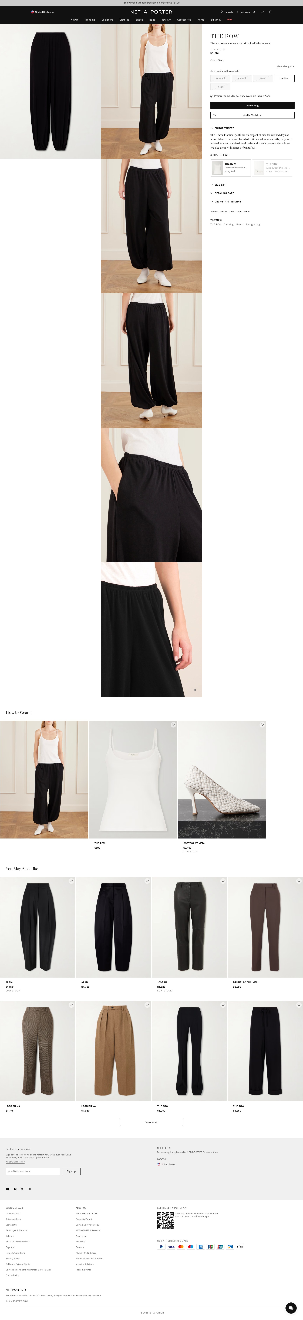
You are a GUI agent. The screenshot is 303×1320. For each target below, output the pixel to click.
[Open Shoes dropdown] (144, 19)
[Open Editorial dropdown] (222, 19)
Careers (80, 1247)
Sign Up (71, 1171)
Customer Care (210, 1152)
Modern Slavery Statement (89, 1259)
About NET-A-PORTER (86, 1214)
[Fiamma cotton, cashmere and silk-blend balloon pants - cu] (151, 495)
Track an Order (13, 1214)
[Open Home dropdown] (206, 19)
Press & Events (83, 1270)
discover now (177, 3)
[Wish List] (262, 12)
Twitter (22, 1189)
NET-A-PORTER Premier (17, 1242)
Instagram (29, 1189)
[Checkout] (269, 12)
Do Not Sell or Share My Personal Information (29, 1270)
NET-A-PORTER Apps (86, 1253)
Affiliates (80, 1242)
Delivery (10, 1236)
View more (151, 1122)
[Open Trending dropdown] (97, 19)
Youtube (8, 1189)
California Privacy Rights (18, 1264)
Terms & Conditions (15, 1253)
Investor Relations (85, 1264)
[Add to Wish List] (173, 725)
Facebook (15, 1189)
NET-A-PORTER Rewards (88, 1231)
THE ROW (224, 36)
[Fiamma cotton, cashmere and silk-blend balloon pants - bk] (151, 360)
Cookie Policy (12, 1276)
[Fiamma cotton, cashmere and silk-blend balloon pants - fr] (151, 226)
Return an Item (13, 1219)
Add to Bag (252, 105)
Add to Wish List (252, 115)
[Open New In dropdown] (80, 19)
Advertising (81, 1236)
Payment (10, 1247)
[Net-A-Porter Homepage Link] (151, 12)
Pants (239, 224)
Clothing (229, 224)
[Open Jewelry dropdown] (172, 19)
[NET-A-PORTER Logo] (16, 1290)
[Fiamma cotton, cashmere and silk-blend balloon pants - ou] (151, 91)
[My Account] (254, 12)
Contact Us (11, 1225)
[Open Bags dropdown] (157, 19)
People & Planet (84, 1219)
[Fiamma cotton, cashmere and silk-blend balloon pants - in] (50, 91)
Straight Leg (253, 224)
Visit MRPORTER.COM (17, 1301)
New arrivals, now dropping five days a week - (151, 3)
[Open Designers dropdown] (114, 19)
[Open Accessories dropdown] (192, 19)
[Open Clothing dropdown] (131, 19)
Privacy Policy (12, 1259)
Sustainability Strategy (87, 1225)
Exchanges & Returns (16, 1231)
